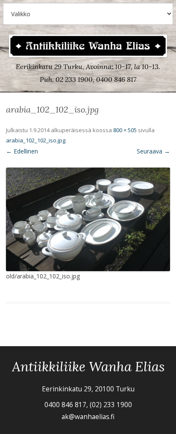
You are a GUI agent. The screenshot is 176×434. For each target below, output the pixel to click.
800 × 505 (125, 130)
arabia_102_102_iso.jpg (35, 140)
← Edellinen (22, 151)
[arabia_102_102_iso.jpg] (88, 219)
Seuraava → (153, 151)
